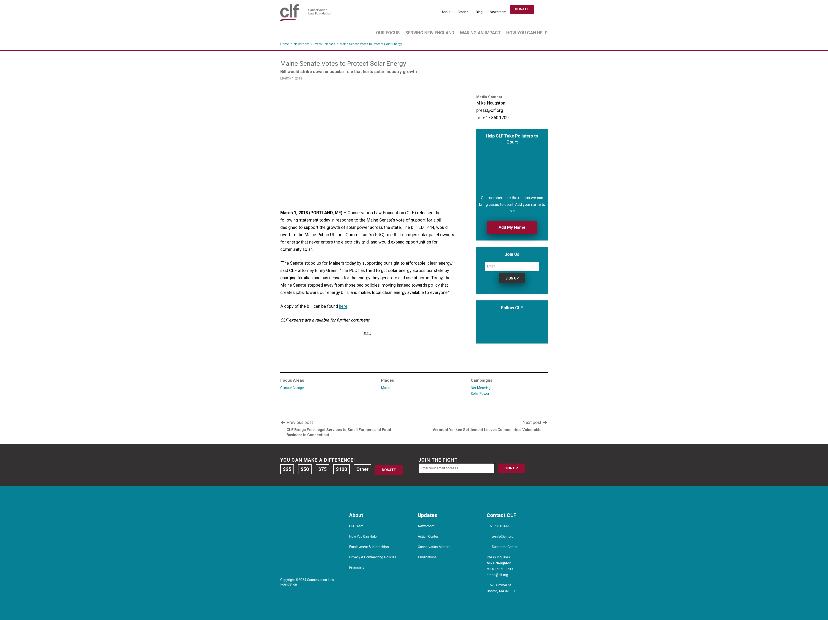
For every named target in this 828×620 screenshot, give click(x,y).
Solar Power (480, 394)
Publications (427, 557)
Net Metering (481, 388)
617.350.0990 (500, 526)
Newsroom (498, 12)
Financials (356, 567)
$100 (341, 469)
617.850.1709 (502, 569)
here (343, 306)
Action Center (428, 536)
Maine (385, 388)
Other (362, 469)
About (446, 12)
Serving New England (429, 32)
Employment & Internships (369, 547)
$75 (322, 469)
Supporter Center (505, 547)
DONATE (522, 9)
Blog (479, 12)
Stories (463, 12)
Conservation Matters (434, 547)
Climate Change (292, 388)
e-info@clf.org (502, 536)
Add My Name (512, 227)
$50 (305, 469)
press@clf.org (497, 575)
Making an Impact (480, 32)
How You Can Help (527, 32)
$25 (287, 469)
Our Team (356, 526)
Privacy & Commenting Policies (373, 557)
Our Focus (388, 32)
